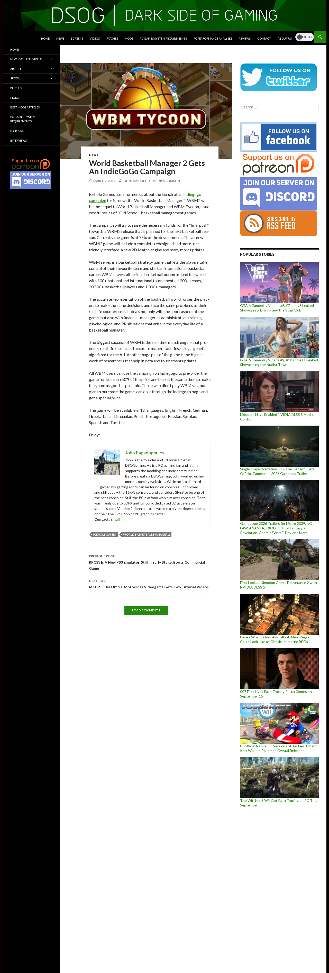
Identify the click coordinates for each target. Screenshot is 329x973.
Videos (95, 38)
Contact (264, 38)
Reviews (245, 38)
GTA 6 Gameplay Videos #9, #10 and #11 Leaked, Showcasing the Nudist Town (279, 362)
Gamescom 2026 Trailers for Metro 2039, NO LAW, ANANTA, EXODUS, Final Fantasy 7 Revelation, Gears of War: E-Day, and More (276, 528)
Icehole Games (104, 534)
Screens (77, 38)
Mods (129, 38)
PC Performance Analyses (213, 38)
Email (115, 519)
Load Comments (146, 610)
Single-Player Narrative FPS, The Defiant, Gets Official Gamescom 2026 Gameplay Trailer (277, 471)
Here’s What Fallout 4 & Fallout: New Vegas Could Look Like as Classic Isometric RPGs (274, 639)
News (60, 38)
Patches (112, 38)
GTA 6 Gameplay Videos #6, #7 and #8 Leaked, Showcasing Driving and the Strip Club (277, 307)
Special (15, 78)
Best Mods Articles (25, 107)
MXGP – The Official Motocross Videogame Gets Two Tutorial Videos (149, 584)
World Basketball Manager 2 (146, 534)
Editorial (17, 130)
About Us (285, 38)
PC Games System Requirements (163, 38)
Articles (16, 68)
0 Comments (173, 181)
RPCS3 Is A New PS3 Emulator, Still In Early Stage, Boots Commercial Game (147, 562)
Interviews (18, 140)
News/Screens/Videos (26, 59)
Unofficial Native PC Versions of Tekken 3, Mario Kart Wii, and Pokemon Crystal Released (278, 748)
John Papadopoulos (139, 181)
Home (45, 38)
